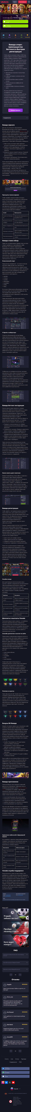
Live (12, 1059)
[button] (29, 9)
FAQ (20, 1062)
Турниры (23, 1059)
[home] (5, 2)
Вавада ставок (23, 131)
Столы (17, 1059)
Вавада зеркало (15, 110)
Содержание (13, 1062)
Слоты (7, 1059)
